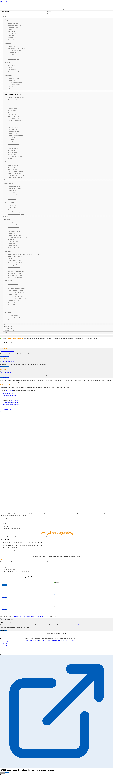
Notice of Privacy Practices (34, 638)
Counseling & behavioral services (10, 402)
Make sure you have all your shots (11, 404)
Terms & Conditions (54, 638)
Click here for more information (83, 624)
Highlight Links (6, 647)
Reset (4, 651)
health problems (14, 400)
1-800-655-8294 (3, 630)
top (0, 635)
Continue (7, 773)
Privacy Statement (45, 638)
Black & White (6, 643)
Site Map (61, 638)
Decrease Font (6, 641)
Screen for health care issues (9, 395)
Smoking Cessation (7, 409)
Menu (49, 11)
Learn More (4, 585)
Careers (26, 638)
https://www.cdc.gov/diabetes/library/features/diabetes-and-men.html (28, 616)
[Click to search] (63, 9)
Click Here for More (4, 356)
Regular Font (6, 649)
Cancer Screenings (7, 397)
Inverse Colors (6, 645)
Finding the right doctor (8, 393)
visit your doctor (9, 390)
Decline (2, 773)
